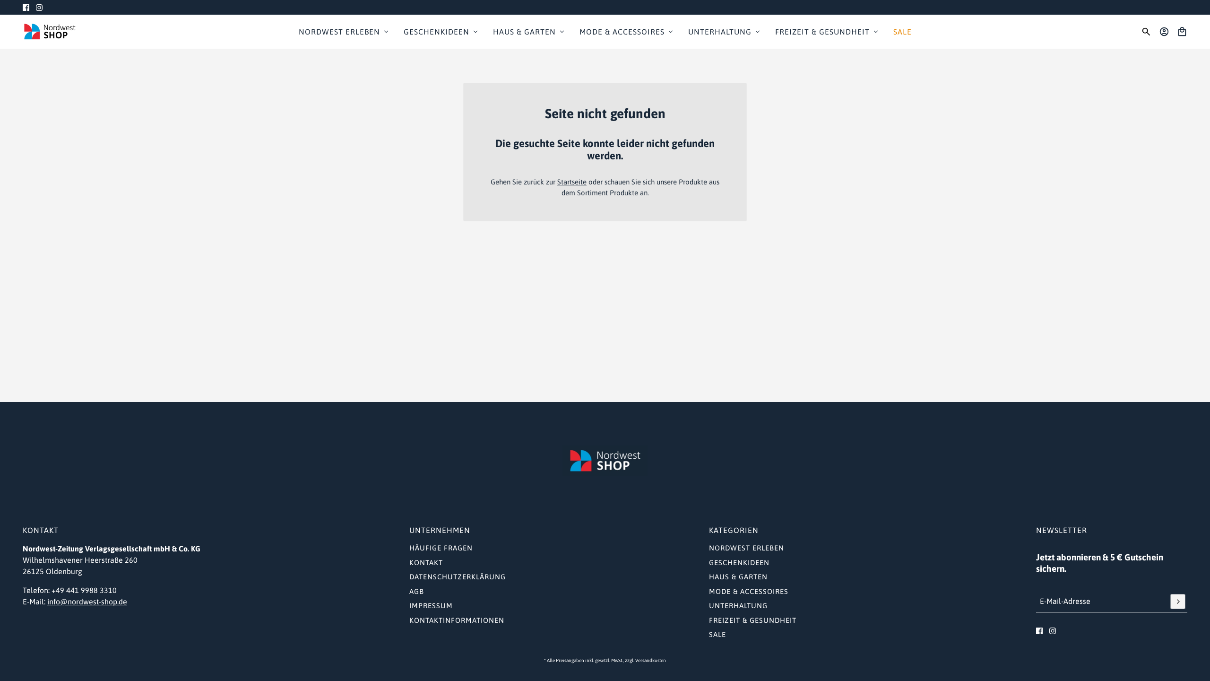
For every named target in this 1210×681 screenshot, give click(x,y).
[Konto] (1164, 31)
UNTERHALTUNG (738, 606)
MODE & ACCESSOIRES (748, 591)
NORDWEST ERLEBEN (746, 548)
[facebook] (26, 7)
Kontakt (426, 563)
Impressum (431, 606)
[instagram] (39, 7)
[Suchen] (1146, 31)
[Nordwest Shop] (50, 31)
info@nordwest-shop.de (87, 601)
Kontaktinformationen (456, 620)
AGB (416, 591)
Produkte (624, 193)
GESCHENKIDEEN (739, 563)
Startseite (572, 182)
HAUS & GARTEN (738, 577)
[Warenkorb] (1182, 31)
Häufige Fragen (441, 548)
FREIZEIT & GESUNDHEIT (752, 620)
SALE (717, 634)
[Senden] (1177, 601)
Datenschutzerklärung (457, 577)
